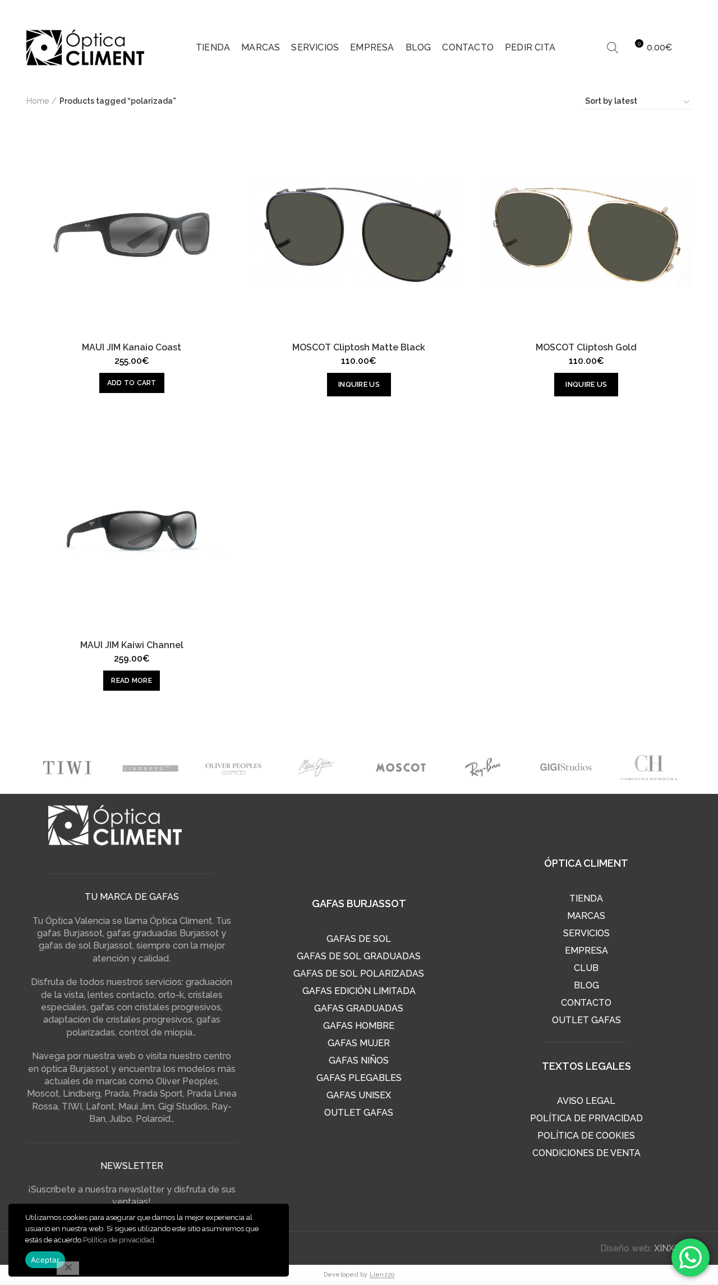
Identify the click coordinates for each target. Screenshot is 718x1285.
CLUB (586, 968)
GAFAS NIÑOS (359, 1060)
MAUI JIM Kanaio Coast (131, 348)
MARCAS (586, 915)
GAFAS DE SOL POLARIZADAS (358, 973)
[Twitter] (640, 11)
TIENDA (586, 898)
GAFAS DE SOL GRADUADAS (359, 956)
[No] (68, 1268)
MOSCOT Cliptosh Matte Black (358, 348)
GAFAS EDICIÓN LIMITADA (359, 991)
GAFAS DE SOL (358, 938)
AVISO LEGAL (586, 1101)
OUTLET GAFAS (358, 1112)
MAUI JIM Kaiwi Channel (131, 645)
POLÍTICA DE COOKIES (586, 1135)
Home (37, 100)
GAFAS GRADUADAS (358, 1008)
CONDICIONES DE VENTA (586, 1153)
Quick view (228, 145)
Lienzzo (382, 1274)
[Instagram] (661, 11)
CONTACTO (586, 1002)
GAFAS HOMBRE (358, 1025)
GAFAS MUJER (359, 1043)
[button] (131, 383)
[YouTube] (683, 11)
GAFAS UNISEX (358, 1095)
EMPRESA (586, 950)
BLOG (586, 985)
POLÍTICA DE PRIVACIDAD (586, 1118)
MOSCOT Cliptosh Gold (586, 348)
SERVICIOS (586, 933)
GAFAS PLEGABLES (359, 1078)
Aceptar (45, 1259)
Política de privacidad (118, 1240)
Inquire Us (359, 384)
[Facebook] (619, 11)
